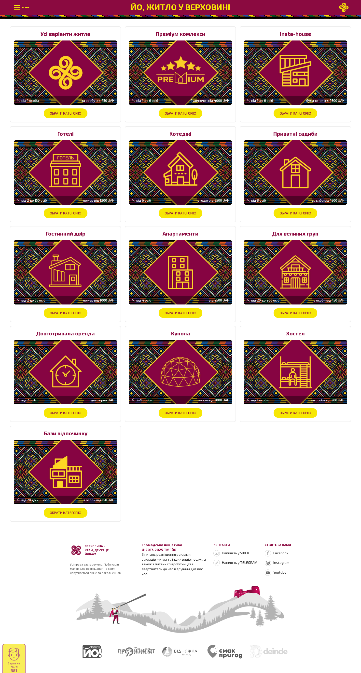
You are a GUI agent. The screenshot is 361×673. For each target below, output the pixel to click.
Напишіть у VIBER (235, 553)
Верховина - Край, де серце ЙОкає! (97, 550)
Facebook (280, 553)
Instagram (281, 562)
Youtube (279, 572)
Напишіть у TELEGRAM (239, 562)
